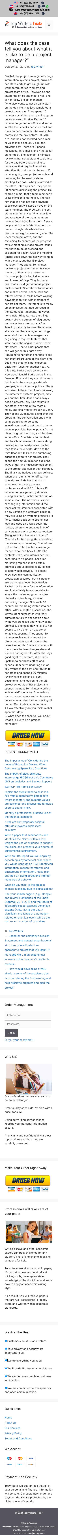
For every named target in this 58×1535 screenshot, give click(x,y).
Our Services (12, 1428)
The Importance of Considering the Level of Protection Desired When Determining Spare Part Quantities (26, 764)
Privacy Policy (13, 1433)
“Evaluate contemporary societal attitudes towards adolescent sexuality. (25, 825)
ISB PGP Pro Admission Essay (23, 786)
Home (8, 1417)
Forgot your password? (19, 1039)
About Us (10, 1422)
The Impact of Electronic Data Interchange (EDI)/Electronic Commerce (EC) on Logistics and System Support (29, 777)
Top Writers (16, 931)
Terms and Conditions (18, 1438)
